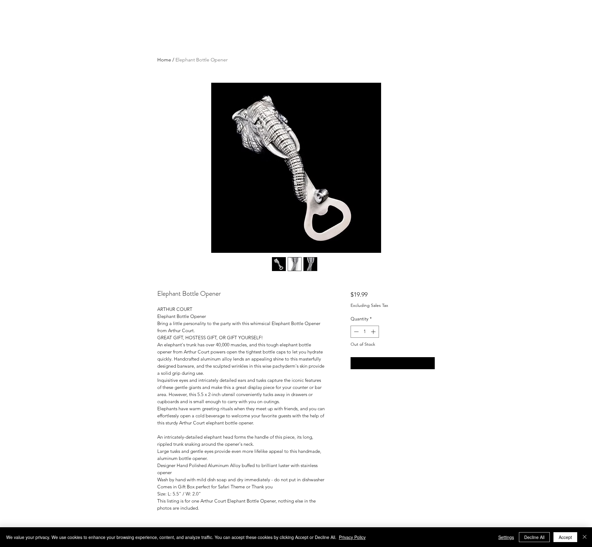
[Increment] (374, 331)
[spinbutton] (365, 331)
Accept (565, 537)
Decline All (534, 537)
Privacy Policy (352, 537)
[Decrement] (356, 331)
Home (164, 60)
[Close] (584, 537)
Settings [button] (506, 537)
